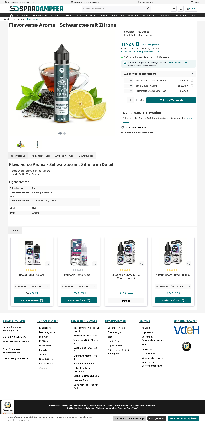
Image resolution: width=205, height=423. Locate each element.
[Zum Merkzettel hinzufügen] (47, 263)
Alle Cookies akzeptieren (183, 418)
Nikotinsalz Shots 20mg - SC (151, 90)
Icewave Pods (80, 380)
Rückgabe (147, 349)
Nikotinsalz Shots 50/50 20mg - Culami (126, 276)
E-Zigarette (45, 327)
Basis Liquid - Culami (146, 85)
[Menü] (12, 401)
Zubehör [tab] (14, 230)
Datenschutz (148, 353)
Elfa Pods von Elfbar (84, 363)
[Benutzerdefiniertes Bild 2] (186, 348)
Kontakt (197, 2)
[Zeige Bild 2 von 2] (64, 133)
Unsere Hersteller (117, 327)
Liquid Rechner (115, 345)
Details (126, 300)
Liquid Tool (113, 341)
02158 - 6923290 (14, 336)
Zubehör (43, 368)
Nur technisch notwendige (129, 418)
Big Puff (43, 336)
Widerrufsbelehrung (152, 358)
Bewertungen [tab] (86, 155)
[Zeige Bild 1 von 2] (60, 133)
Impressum (147, 332)
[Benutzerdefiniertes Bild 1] (186, 332)
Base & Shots (46, 359)
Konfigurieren (156, 418)
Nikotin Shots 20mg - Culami (151, 80)
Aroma (42, 354)
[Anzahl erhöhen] (136, 100)
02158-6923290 (146, 2)
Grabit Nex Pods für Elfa (86, 375)
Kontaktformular (11, 352)
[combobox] (113, 9)
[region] (62, 89)
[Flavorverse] (193, 26)
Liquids (43, 350)
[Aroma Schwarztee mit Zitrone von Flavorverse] (62, 83)
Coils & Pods (46, 363)
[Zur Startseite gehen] (35, 8)
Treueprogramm (116, 332)
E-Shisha (44, 341)
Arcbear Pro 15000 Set (85, 335)
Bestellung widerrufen (17, 358)
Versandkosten (95, 405)
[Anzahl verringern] (124, 100)
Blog (110, 336)
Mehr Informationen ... (18, 420)
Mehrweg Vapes (47, 332)
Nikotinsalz (45, 345)
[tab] (18, 155)
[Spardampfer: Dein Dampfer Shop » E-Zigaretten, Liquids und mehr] (11, 15)
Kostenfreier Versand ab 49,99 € (21, 2)
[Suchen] (148, 9)
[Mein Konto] (181, 9)
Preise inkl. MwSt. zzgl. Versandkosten (140, 52)
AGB (144, 344)
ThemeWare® (132, 408)
